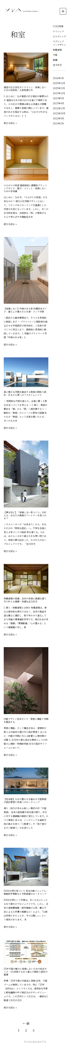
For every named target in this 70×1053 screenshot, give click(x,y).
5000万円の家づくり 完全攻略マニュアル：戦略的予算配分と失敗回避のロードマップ (26, 892)
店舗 (55, 59)
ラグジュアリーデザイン (59, 43)
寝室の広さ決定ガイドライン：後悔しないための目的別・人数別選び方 (25, 89)
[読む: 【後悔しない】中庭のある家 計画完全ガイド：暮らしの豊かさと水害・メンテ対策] (26, 269)
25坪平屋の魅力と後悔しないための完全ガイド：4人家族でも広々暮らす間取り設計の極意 (26, 971)
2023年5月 (58, 98)
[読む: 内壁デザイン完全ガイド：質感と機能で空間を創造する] (26, 680)
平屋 (55, 54)
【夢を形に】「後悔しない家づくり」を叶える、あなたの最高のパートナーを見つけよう (25, 515)
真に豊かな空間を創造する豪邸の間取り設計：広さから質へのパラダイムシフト (25, 393)
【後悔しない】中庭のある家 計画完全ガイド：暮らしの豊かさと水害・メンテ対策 (25, 310)
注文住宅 (57, 64)
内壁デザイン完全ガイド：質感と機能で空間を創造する (26, 720)
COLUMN (58, 26)
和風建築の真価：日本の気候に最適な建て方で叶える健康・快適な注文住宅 (25, 600)
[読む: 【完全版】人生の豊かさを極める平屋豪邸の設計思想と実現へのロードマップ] (26, 780)
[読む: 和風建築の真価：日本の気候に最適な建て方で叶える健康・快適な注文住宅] (26, 578)
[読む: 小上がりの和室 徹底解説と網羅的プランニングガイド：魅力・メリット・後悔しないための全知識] (26, 157)
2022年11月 (59, 108)
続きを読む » (10, 123)
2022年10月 (59, 113)
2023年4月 (58, 103)
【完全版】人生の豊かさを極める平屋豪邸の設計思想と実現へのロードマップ (25, 800)
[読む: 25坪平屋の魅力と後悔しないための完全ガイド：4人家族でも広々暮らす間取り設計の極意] (26, 951)
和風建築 (57, 49)
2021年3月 (58, 123)
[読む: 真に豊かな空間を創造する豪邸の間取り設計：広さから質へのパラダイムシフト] (26, 371)
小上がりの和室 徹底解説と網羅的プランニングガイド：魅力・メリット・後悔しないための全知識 (25, 188)
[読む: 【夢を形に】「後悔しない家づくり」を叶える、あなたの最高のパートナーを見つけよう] (26, 473)
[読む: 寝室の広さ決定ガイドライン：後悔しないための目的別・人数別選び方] (26, 67)
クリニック (58, 31)
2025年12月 (59, 83)
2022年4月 (58, 118)
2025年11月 (59, 88)
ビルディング (59, 36)
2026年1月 (58, 78)
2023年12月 (59, 93)
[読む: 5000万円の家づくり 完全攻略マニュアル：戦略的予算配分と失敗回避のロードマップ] (26, 866)
